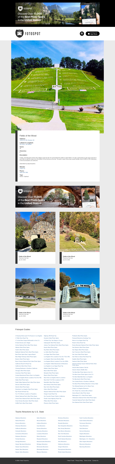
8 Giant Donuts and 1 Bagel (22, 342)
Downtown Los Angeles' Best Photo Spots (26, 389)
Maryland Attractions (42, 439)
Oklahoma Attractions (63, 444)
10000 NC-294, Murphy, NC (27, 140)
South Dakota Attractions (86, 420)
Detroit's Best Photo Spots (22, 387)
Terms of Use (87, 460)
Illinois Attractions (41, 420)
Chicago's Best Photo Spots (22, 370)
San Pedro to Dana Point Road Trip (81, 356)
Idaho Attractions (41, 418)
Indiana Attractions (42, 423)
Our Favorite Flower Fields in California (54, 396)
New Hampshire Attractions (65, 425)
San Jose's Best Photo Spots (80, 354)
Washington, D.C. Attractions (87, 439)
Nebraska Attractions (63, 420)
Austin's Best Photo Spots (22, 349)
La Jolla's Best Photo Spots (51, 352)
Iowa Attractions (41, 425)
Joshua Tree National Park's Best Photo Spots (56, 345)
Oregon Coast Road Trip (50, 394)
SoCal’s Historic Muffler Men (79, 369)
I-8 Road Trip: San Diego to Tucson (53, 340)
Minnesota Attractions (42, 446)
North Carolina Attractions (65, 436)
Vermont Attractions (84, 431)
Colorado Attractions (20, 431)
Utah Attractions (83, 428)
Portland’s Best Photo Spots (79, 335)
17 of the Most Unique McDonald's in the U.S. (27, 340)
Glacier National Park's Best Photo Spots (26, 396)
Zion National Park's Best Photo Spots (82, 402)
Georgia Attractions (20, 441)
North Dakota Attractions (64, 439)
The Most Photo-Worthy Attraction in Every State (85, 383)
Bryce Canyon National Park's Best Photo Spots (28, 361)
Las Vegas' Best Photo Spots (51, 354)
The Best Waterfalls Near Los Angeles (82, 376)
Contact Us (95, 460)
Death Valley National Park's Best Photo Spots (27, 382)
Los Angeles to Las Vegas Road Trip (53, 366)
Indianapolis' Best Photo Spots (52, 342)
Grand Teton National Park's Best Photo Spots (27, 398)
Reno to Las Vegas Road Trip (80, 340)
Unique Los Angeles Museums (80, 388)
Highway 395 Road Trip (50, 335)
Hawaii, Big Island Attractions (23, 444)
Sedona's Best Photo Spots (79, 361)
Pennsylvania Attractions (64, 449)
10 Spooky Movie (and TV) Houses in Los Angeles (28, 335)
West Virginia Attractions (85, 441)
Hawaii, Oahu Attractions (21, 452)
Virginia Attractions (84, 433)
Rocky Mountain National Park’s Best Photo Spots (85, 345)
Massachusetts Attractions (44, 441)
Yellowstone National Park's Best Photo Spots (84, 397)
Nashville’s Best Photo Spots (51, 382)
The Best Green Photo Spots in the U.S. (83, 374)
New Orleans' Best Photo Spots (52, 384)
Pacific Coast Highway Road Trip (52, 398)
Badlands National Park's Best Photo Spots (26, 352)
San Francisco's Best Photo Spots (81, 352)
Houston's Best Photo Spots (51, 338)
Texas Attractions (83, 425)
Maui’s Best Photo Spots (50, 370)
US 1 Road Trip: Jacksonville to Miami (82, 390)
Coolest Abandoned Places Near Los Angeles (27, 375)
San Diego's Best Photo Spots (80, 349)
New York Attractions (63, 433)
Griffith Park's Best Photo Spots (23, 403)
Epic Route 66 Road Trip (21, 391)
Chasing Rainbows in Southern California (26, 368)
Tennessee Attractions (85, 423)
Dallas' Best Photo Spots (21, 380)
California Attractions (20, 428)
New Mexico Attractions (64, 431)
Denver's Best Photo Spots (22, 384)
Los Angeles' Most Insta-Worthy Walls (54, 359)
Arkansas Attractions (20, 425)
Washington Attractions (85, 436)
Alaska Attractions (20, 420)
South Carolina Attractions (86, 418)
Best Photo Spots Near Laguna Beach (25, 354)
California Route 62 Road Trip (23, 363)
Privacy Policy (79, 460)
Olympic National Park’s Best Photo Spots (55, 391)
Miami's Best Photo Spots (50, 375)
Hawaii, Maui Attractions (21, 449)
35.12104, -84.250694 (25, 144)
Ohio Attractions (62, 441)
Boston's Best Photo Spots (22, 359)
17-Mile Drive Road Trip (21, 338)
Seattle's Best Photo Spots (79, 359)
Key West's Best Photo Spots (51, 349)
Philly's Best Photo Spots (50, 401)
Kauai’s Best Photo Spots (50, 347)
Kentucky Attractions (42, 431)
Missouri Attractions (42, 452)
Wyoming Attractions (84, 446)
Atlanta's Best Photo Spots (22, 347)
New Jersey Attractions (64, 428)
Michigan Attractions (42, 444)
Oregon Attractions (63, 446)
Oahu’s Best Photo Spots (50, 389)
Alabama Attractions (20, 418)
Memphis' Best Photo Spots (51, 373)
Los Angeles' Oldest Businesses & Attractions (56, 363)
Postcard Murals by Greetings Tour (81, 338)
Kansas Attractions (42, 428)
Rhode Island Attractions (64, 452)
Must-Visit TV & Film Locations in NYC (54, 380)
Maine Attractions (41, 436)
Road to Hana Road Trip (78, 342)
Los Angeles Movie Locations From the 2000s (56, 361)
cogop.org (22, 168)
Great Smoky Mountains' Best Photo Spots (26, 401)
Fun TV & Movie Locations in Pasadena (25, 394)
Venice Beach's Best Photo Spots (81, 393)
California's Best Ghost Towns (23, 366)
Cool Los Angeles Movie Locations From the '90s (28, 377)
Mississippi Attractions (42, 449)
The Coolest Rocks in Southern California (83, 381)
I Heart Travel (70, 460)
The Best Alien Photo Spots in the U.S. (82, 372)
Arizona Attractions (20, 423)
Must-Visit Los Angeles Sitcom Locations (54, 377)
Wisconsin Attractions (85, 444)
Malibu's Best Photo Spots (51, 368)
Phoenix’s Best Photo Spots (51, 403)
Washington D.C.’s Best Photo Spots (82, 395)
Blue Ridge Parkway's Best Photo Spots (25, 356)
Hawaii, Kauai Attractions (22, 446)
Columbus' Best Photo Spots (23, 373)
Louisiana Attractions (42, 433)
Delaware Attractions (20, 436)
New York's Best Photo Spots (51, 387)
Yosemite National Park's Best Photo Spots (83, 400)
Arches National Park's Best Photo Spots (26, 345)
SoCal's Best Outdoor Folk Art (80, 367)
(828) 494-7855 (24, 172)
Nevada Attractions (63, 423)
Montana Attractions (63, 418)
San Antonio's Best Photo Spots (80, 347)
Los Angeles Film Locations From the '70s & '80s (57, 356)
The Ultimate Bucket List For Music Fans (83, 386)
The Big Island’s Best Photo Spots (81, 379)
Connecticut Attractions (21, 433)
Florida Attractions (20, 439)
